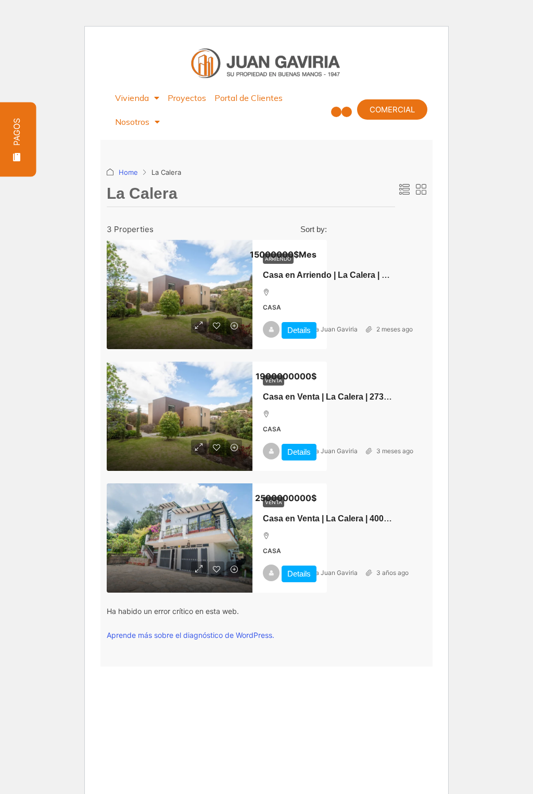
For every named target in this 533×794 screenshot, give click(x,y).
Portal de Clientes (248, 98)
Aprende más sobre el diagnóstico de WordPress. (190, 635)
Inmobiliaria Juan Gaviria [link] (322, 329)
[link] (179, 294)
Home (128, 172)
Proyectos (187, 98)
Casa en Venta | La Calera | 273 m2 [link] (330, 396)
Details (299, 330)
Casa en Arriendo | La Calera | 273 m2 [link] (336, 275)
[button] (336, 112)
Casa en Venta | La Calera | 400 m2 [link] (330, 518)
